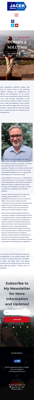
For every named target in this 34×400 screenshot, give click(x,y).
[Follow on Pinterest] (20, 327)
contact (25, 53)
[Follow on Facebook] (12, 21)
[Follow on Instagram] (27, 327)
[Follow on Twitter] (12, 25)
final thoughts (12, 53)
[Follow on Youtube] (16, 25)
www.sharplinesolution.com (17, 371)
